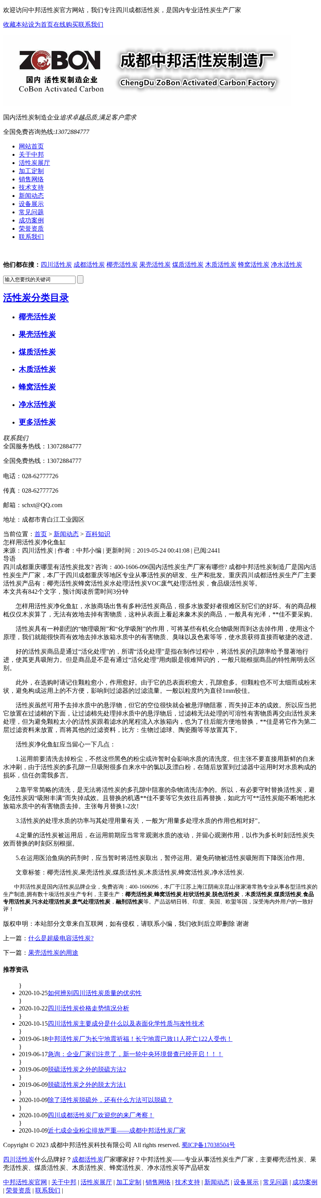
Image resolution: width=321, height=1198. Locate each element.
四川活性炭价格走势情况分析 (88, 1008)
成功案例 (304, 1182)
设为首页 (40, 24)
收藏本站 (15, 24)
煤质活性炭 (188, 264)
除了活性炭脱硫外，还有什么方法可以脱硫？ (110, 1100)
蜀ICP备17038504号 (208, 1145)
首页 (40, 534)
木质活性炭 (220, 264)
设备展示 (246, 1182)
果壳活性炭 (155, 264)
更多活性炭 (37, 422)
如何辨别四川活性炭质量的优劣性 (95, 993)
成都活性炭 (89, 264)
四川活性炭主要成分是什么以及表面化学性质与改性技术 (126, 1023)
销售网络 (158, 1182)
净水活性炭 (286, 264)
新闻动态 (66, 534)
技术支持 (187, 1182)
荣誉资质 (18, 1190)
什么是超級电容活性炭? (61, 938)
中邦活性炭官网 (25, 1182)
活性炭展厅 (96, 1182)
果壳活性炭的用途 (53, 952)
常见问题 (275, 1182)
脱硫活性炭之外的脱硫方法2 (87, 1069)
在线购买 (65, 24)
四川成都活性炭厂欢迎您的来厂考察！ (101, 1115)
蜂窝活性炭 (253, 264)
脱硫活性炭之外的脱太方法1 (87, 1084)
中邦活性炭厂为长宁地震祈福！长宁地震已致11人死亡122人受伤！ (140, 1038)
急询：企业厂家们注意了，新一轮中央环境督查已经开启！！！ (135, 1054)
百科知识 (97, 534)
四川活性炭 (56, 264)
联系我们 (90, 24)
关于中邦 (63, 1182)
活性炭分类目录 (36, 298)
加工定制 (128, 1182)
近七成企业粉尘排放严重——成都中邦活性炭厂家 (117, 1130)
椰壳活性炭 (122, 264)
